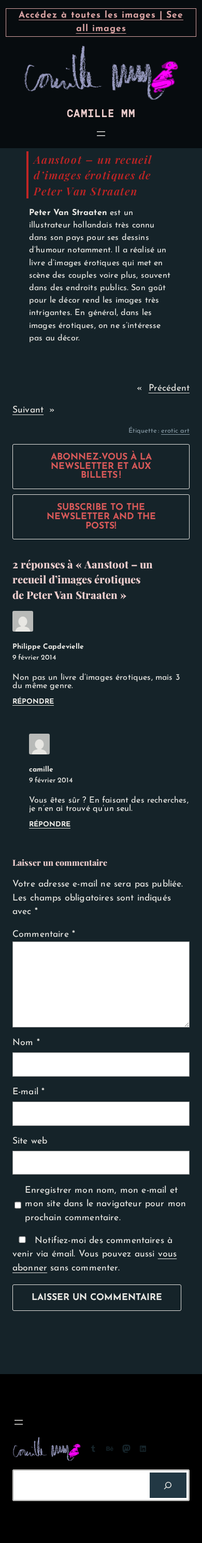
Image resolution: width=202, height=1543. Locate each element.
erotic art (175, 430)
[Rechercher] (168, 1485)
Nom (26, 1042)
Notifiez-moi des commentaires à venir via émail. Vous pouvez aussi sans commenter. (94, 1254)
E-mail (28, 1092)
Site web (29, 1141)
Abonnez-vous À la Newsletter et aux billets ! (101, 466)
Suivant (28, 410)
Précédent (169, 388)
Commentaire (43, 934)
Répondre (33, 701)
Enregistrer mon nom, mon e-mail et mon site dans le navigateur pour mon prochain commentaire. (105, 1204)
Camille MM (101, 113)
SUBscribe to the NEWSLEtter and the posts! (101, 516)
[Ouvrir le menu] (101, 133)
